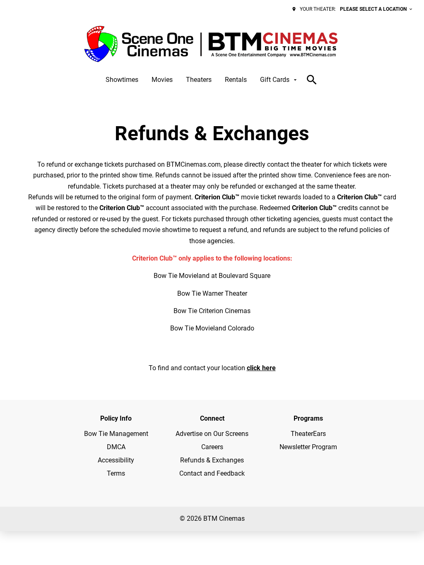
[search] (311, 79)
